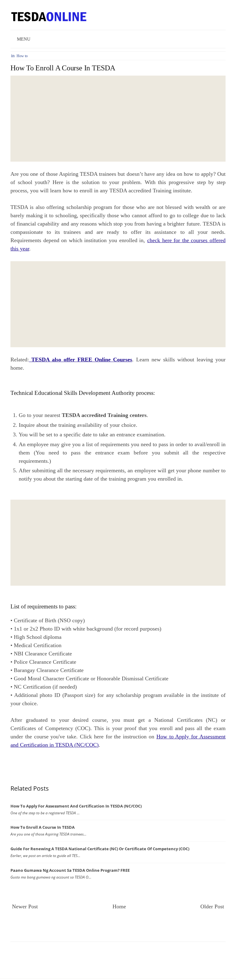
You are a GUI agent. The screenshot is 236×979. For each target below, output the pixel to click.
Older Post (212, 906)
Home (119, 906)
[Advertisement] (118, 119)
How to (22, 56)
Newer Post (25, 906)
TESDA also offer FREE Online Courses (80, 359)
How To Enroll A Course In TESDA (62, 68)
